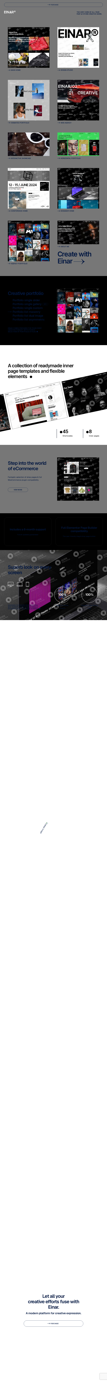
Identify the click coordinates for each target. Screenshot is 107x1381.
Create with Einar (74, 257)
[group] (78, 310)
